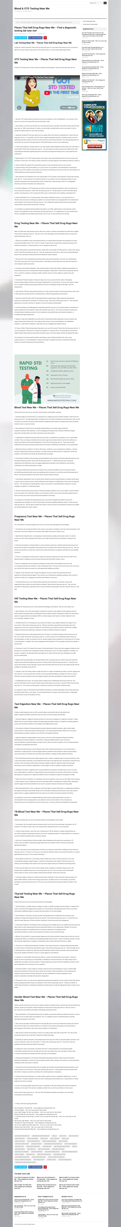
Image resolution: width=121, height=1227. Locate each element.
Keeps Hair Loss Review (43, 1149)
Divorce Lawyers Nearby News (26, 1224)
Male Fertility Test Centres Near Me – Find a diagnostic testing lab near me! (69, 1179)
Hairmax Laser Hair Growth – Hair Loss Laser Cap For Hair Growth (33, 1127)
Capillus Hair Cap (54, 1138)
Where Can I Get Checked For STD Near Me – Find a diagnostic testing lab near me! (47, 1179)
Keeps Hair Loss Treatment (21, 1151)
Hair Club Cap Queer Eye (70, 1143)
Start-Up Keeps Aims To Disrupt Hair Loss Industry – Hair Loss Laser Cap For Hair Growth (93, 88)
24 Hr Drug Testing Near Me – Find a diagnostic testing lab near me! (24, 1200)
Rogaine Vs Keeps (51, 1159)
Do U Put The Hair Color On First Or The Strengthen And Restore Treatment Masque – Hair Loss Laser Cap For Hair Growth (94, 34)
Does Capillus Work (36, 1143)
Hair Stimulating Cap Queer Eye (61, 1146)
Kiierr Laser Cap (30, 1154)
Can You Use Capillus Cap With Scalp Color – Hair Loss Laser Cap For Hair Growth (37, 1125)
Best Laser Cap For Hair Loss (22, 1135)
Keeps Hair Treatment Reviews (69, 1151)
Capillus (54, 1135)
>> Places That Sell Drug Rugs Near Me (25, 1103)
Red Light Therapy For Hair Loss (56, 1157)
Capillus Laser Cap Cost (34, 1141)
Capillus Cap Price (19, 1138)
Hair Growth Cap (19, 1146)
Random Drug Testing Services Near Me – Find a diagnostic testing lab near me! (46, 1186)
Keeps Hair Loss (31, 1149)
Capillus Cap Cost (73, 1135)
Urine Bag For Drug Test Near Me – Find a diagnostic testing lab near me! (35, 1123)
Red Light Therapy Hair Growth (23, 1159)
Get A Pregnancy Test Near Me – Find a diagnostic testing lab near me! (34, 1108)
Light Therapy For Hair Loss (22, 1157)
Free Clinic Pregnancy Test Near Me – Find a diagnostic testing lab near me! (24, 1179)
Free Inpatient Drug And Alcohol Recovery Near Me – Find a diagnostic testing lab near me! (48, 1208)
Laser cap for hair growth (90, 24)
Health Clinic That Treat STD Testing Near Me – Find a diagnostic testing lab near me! (48, 1201)
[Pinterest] (45, 37)
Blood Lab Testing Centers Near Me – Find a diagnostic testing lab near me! (69, 1186)
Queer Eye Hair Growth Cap (38, 1157)
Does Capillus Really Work (21, 1143)
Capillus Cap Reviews (32, 1138)
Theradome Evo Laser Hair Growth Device (25, 1162)
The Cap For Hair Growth (65, 1159)
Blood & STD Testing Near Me (31, 8)
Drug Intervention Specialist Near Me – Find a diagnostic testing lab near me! (36, 1129)
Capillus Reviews (63, 1141)
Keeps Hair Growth (20, 1149)
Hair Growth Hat (47, 1146)
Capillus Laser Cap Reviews (49, 1141)
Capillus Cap (63, 1135)
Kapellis (75, 1146)
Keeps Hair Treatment (36, 1151)
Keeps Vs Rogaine (19, 1154)
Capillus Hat (65, 1138)
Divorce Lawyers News (20, 33)
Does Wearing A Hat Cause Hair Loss (53, 1143)
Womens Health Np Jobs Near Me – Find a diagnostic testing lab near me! (35, 1114)
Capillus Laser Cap (20, 1141)
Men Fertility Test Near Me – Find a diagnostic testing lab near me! (23, 1186)
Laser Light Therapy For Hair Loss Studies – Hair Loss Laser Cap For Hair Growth (37, 1112)
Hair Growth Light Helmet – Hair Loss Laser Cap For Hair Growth (32, 1121)
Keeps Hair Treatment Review (52, 1151)
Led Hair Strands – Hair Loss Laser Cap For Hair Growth (30, 1110)
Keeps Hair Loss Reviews (58, 1149)
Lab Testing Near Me (25, 22)
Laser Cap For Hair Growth (44, 1154)
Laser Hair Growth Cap (59, 1154)
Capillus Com (44, 1138)
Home (17, 22)
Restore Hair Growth (39, 1159)
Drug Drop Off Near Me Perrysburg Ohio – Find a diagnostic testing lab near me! (24, 1213)
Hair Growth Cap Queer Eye (33, 1146)
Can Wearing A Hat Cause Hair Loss (40, 1135)
